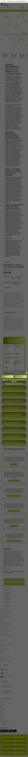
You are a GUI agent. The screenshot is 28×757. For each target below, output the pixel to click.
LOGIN (20, 376)
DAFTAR (7, 376)
